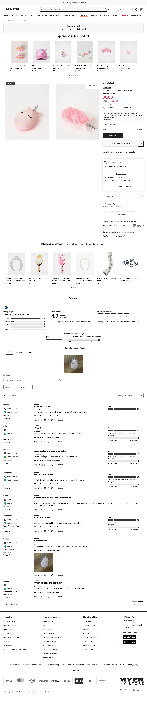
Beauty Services (49, 641)
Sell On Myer (88, 649)
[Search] (105, 9)
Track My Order (9, 621)
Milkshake (107, 87)
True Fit (6, 641)
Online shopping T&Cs (55, 665)
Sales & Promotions (51, 649)
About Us (86, 633)
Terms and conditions (75, 665)
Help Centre (48, 621)
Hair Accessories (23, 20)
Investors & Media (90, 637)
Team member (73, 670)
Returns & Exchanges (11, 637)
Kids (4, 20)
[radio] (113, 135)
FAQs (45, 625)
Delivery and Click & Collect (14, 633)
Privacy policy (133, 665)
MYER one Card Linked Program (15, 649)
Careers (86, 629)
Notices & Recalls (50, 653)
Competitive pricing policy (33, 665)
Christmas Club (89, 645)
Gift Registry (48, 645)
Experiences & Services (52, 637)
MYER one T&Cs (93, 665)
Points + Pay (8, 629)
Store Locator (48, 633)
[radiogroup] (123, 135)
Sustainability (88, 641)
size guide (140, 129)
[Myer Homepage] (12, 10)
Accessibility (48, 657)
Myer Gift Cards (89, 625)
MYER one (87, 621)
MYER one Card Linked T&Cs (113, 665)
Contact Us (47, 629)
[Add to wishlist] (141, 144)
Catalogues (8, 645)
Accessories (12, 20)
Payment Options (10, 625)
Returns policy (14, 665)
